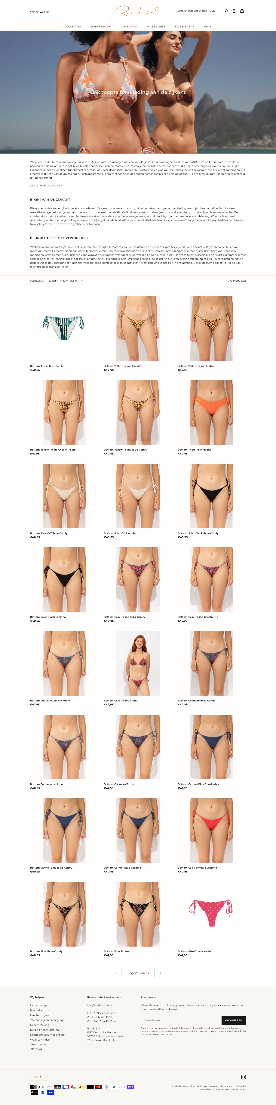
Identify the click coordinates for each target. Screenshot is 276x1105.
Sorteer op (37, 280)
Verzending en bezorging (46, 1020)
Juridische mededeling (183, 1086)
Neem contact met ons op (47, 1034)
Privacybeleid (227, 1086)
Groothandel (38, 1044)
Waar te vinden (40, 1039)
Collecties (241, 1086)
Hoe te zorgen (39, 1015)
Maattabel (36, 1010)
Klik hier (242, 1031)
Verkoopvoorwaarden (208, 1086)
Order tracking (39, 1025)
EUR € (38, 1076)
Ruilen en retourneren (44, 1030)
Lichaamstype (39, 1005)
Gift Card (36, 1049)
